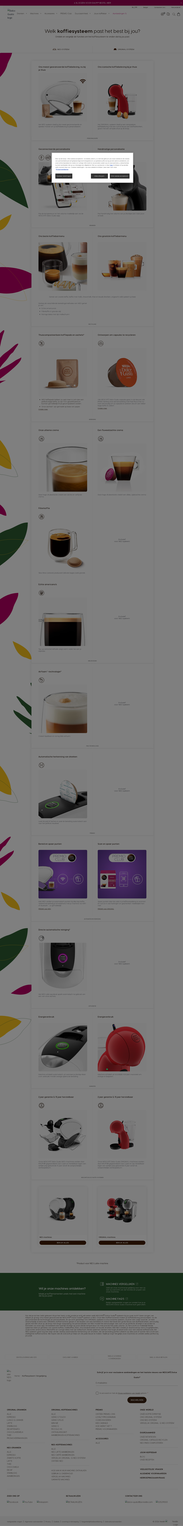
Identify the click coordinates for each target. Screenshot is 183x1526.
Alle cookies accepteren (119, 176)
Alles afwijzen (99, 176)
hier (111, 165)
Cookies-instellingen (64, 176)
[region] (92, 168)
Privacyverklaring (62, 169)
